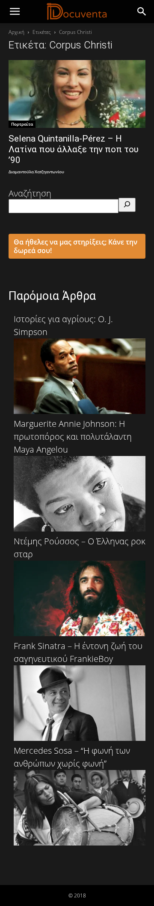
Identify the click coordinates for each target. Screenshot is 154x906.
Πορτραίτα (22, 124)
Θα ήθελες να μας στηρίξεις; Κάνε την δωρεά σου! (75, 246)
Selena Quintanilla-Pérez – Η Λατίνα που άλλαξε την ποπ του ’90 (74, 149)
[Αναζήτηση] (127, 205)
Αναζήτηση (30, 193)
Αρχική (16, 32)
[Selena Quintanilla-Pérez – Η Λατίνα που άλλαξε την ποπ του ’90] (77, 94)
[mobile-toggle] (14, 11)
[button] (142, 11)
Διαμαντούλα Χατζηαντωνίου (36, 172)
